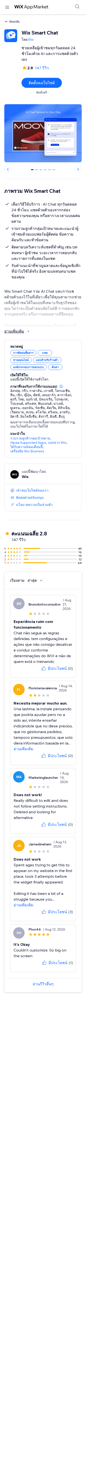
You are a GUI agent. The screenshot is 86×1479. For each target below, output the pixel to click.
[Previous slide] (7, 169)
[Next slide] (78, 169)
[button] (61, 386)
